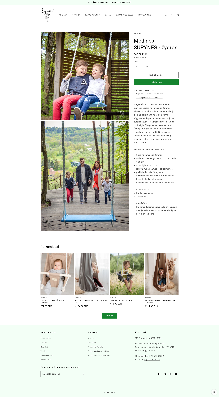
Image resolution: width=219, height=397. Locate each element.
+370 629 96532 (156, 356)
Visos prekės (45, 338)
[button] (166, 15)
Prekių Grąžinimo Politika (98, 351)
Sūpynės (43, 343)
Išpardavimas (46, 360)
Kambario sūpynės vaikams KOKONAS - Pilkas (91, 301)
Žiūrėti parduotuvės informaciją (149, 98)
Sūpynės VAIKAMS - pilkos (121, 300)
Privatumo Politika (95, 347)
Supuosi (112, 392)
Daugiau (109, 315)
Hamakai (44, 347)
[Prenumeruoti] (83, 374)
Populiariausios (46, 355)
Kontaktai (92, 343)
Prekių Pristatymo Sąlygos (99, 355)
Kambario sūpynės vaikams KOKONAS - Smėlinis (161, 301)
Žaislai (43, 351)
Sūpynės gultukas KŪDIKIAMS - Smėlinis (53, 301)
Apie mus (91, 338)
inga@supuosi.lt (152, 359)
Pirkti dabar (156, 82)
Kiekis (136, 61)
